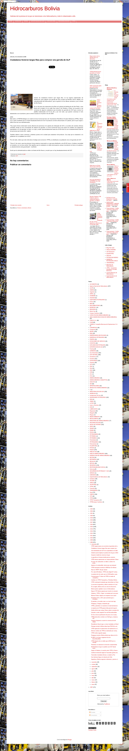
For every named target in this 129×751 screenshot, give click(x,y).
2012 (91, 533)
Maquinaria (92, 411)
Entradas (92, 712)
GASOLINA (18, 21)
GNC (91, 366)
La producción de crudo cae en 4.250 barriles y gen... (104, 574)
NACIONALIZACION (64, 21)
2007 (91, 687)
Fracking (92, 349)
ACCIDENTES (93, 284)
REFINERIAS (93, 459)
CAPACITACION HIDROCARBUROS (99, 315)
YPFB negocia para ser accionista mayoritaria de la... (104, 546)
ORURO (92, 428)
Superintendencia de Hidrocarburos (111, 276)
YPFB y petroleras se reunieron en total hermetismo (104, 605)
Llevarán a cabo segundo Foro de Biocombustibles (104, 612)
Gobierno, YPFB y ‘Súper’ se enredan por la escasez (104, 593)
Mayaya (92, 414)
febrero (93, 682)
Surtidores (92, 478)
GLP (17, 155)
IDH (91, 383)
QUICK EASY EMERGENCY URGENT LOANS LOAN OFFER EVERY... (112, 204)
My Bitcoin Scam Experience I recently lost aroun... (111, 199)
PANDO (92, 430)
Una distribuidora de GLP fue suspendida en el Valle (104, 550)
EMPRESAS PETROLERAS (97, 337)
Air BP (91, 288)
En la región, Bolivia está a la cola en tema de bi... (104, 586)
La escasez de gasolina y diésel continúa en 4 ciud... (104, 584)
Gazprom (92, 362)
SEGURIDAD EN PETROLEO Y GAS (99, 471)
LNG (91, 407)
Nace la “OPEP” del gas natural (99, 569)
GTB (91, 372)
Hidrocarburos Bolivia (35, 8)
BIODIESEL (93, 307)
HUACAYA (92, 382)
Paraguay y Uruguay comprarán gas (100, 603)
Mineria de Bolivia (112, 141)
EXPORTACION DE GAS (37, 21)
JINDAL (92, 401)
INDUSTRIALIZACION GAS (97, 391)
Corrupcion (92, 329)
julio (93, 671)
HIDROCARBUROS (95, 378)
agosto (93, 668)
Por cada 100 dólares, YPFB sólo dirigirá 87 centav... (104, 572)
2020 (91, 515)
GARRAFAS (93, 351)
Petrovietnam (93, 444)
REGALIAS (93, 461)
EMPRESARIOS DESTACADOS (98, 335)
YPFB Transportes (94, 500)
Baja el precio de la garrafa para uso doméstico (95, 57)
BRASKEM (92, 309)
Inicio (48, 205)
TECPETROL (93, 484)
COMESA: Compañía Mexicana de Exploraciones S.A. (104, 324)
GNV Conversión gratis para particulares (95, 86)
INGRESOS (93, 393)
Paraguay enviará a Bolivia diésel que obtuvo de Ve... (104, 635)
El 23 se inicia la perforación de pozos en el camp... (104, 614)
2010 (91, 537)
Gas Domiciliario (94, 352)
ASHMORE (93, 295)
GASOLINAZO (93, 360)
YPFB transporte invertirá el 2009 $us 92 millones (103, 567)
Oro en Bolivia (111, 164)
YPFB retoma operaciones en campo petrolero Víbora (104, 559)
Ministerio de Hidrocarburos (109, 265)
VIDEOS (92, 494)
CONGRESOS (93, 327)
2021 (91, 513)
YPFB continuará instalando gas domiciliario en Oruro (104, 582)
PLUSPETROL (93, 446)
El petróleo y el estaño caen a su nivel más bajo (103, 601)
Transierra (92, 488)
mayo (93, 675)
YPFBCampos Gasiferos (96, 502)
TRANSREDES (110, 262)
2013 (91, 531)
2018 (91, 520)
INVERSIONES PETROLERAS (98, 397)
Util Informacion (110, 251)
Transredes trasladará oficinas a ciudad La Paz (103, 655)
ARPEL (92, 293)
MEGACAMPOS (94, 418)
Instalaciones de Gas (95, 395)
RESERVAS (93, 465)
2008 (91, 542)
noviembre (94, 662)
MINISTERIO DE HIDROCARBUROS (99, 420)
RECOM (92, 457)
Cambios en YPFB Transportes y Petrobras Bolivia (104, 580)
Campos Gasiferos (94, 313)
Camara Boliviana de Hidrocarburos (111, 273)
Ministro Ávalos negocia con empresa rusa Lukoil (103, 595)
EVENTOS (92, 343)
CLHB (91, 322)
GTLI (91, 376)
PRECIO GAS (93, 451)
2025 (91, 509)
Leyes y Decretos (94, 405)
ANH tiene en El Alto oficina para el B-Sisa (95, 166)
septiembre (94, 666)
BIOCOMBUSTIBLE (95, 305)
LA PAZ (92, 403)
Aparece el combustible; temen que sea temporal (103, 565)
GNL (91, 368)
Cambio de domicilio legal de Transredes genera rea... (105, 652)
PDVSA (92, 432)
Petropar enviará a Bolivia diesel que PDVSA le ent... (104, 626)
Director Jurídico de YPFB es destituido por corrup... (104, 630)
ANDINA (92, 290)
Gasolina (92, 358)
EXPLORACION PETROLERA (97, 345)
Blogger (70, 739)
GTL (91, 374)
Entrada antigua (79, 205)
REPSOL (92, 463)
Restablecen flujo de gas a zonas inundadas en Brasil (104, 624)
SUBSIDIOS (93, 475)
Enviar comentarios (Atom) (24, 208)
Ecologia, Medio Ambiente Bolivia (111, 117)
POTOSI (92, 447)
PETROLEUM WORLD (112, 257)
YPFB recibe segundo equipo (98, 633)
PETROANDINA (94, 434)
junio (93, 673)
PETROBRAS (93, 438)
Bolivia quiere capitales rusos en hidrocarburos (103, 589)
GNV (91, 370)
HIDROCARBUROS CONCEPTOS (98, 380)
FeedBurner (107, 704)
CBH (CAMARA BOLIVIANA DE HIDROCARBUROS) (103, 317)
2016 (91, 524)
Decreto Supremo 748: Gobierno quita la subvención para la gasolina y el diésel (95, 198)
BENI (91, 303)
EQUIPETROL (110, 253)
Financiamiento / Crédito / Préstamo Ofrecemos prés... (112, 210)
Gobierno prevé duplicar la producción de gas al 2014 (104, 552)
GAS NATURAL (51, 21)
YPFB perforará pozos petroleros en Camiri (95, 72)
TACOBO (92, 480)
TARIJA (92, 482)
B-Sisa (91, 301)
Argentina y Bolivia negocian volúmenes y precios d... (105, 659)
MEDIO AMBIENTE (95, 416)
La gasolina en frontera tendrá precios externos (103, 557)
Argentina (92, 292)
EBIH (91, 333)
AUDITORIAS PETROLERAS (97, 299)
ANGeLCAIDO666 (111, 249)
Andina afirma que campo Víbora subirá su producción (105, 610)
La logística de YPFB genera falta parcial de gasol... (104, 608)
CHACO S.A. (93, 320)
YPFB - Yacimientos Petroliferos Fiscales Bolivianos (111, 269)
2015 (91, 526)
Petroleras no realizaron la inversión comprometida (104, 644)
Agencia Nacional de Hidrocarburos (99, 286)
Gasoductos (93, 356)
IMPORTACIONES (94, 385)
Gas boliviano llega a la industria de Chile (101, 657)
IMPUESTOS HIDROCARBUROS (98, 387)
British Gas (92, 311)
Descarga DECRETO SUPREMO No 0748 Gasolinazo (95, 181)
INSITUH (108, 255)
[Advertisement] (62, 37)
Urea (91, 492)
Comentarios (93, 715)
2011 (91, 535)
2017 (91, 522)
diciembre (94, 544)
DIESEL (26, 21)
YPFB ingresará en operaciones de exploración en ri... (105, 628)
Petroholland (93, 440)
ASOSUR (92, 297)
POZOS (92, 449)
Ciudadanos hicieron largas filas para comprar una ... (104, 548)
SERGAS (92, 473)
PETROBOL (93, 436)
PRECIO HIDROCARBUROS (97, 453)
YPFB (73, 21)
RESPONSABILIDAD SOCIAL (97, 467)
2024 (91, 511)
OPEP (91, 426)
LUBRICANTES (94, 409)
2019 (91, 517)
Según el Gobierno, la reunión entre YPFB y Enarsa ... (105, 650)
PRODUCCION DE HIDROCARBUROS (100, 455)
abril (93, 677)
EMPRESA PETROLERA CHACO (112, 260)
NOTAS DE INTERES (95, 424)
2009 (91, 540)
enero (93, 684)
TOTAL (91, 486)
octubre (94, 664)
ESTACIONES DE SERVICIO (97, 341)
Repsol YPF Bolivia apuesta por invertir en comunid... (104, 591)
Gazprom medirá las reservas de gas (100, 555)
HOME (10, 21)
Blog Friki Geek (110, 247)
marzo (93, 680)
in (90, 389)
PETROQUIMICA (94, 442)
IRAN (91, 399)
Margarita (92, 413)
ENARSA (92, 339)
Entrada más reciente (16, 205)
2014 (91, 529)
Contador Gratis (92, 730)
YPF (91, 496)
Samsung (92, 469)
